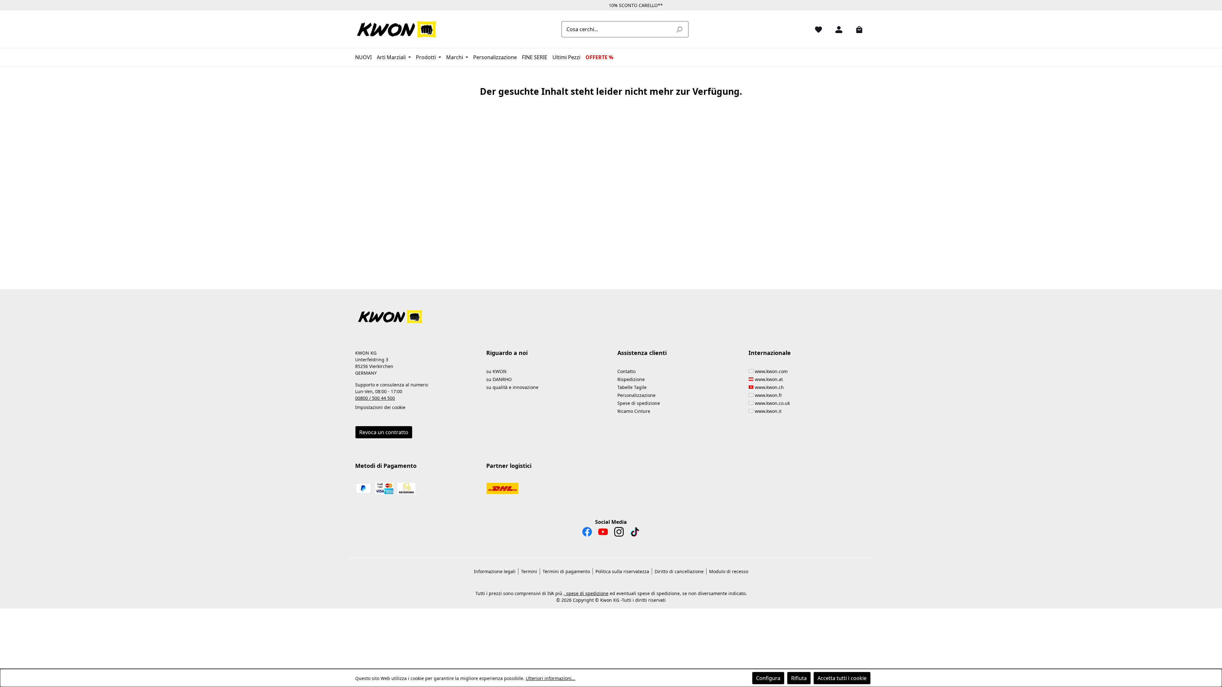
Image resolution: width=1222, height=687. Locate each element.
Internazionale (769, 353)
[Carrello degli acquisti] (856, 29)
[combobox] (618, 29)
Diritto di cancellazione (679, 571)
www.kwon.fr (768, 395)
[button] (611, 312)
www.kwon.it (768, 411)
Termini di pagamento (566, 571)
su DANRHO (499, 379)
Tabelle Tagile (632, 387)
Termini (529, 571)
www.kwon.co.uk (772, 403)
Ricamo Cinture (633, 411)
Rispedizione (631, 379)
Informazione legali (495, 571)
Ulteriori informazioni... (550, 678)
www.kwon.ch (769, 387)
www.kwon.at (769, 379)
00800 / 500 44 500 (375, 398)
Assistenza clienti (642, 353)
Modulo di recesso (728, 571)
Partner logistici (508, 465)
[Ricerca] (679, 29)
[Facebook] (587, 533)
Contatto (626, 371)
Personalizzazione (636, 395)
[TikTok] (635, 533)
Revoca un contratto (383, 432)
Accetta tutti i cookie (842, 678)
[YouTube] (603, 533)
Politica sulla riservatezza (622, 571)
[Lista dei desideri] (816, 29)
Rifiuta (799, 678)
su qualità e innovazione (512, 387)
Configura (768, 678)
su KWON (496, 371)
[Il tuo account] (836, 29)
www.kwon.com (771, 371)
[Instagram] (619, 533)
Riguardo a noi (507, 353)
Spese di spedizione (638, 403)
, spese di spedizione (586, 593)
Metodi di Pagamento (386, 465)
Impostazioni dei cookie (380, 407)
